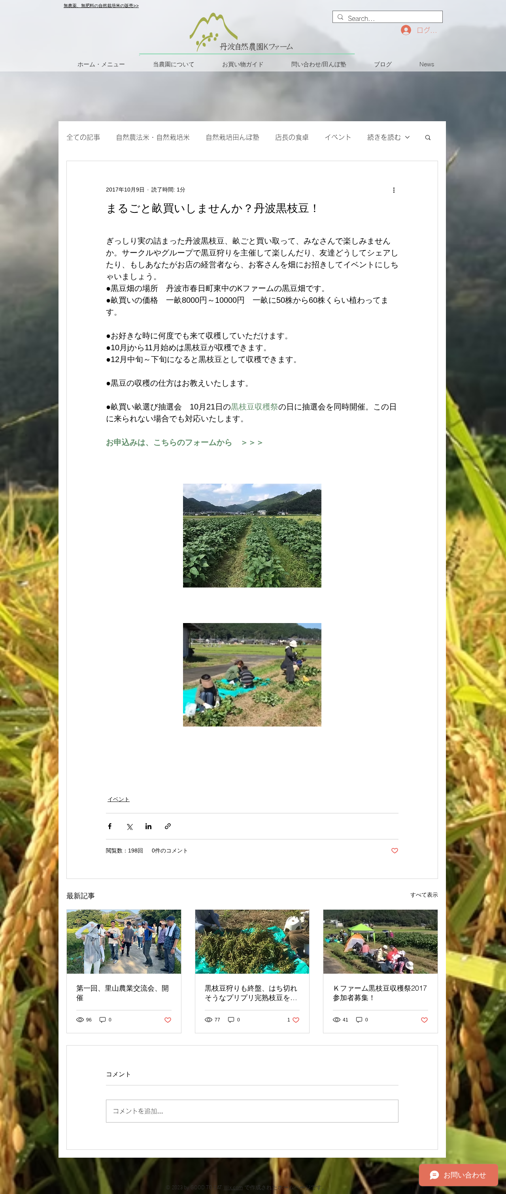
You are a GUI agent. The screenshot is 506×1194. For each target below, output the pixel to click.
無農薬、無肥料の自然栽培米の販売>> (101, 5)
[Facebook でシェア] (109, 826)
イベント (338, 137)
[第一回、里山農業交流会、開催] (124, 942)
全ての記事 (83, 137)
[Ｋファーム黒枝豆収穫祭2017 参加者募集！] (380, 942)
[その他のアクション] (393, 189)
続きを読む (384, 137)
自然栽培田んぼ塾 (232, 137)
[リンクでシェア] (168, 826)
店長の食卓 (292, 137)
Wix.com (233, 1188)
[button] (428, 137)
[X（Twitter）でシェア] (129, 826)
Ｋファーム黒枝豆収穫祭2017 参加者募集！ (380, 993)
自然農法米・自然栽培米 (153, 137)
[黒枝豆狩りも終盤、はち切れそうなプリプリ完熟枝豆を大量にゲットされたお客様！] (252, 942)
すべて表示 (424, 895)
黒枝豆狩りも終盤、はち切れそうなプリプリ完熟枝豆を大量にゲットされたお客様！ (251, 993)
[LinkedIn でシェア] (148, 826)
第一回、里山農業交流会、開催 (122, 993)
